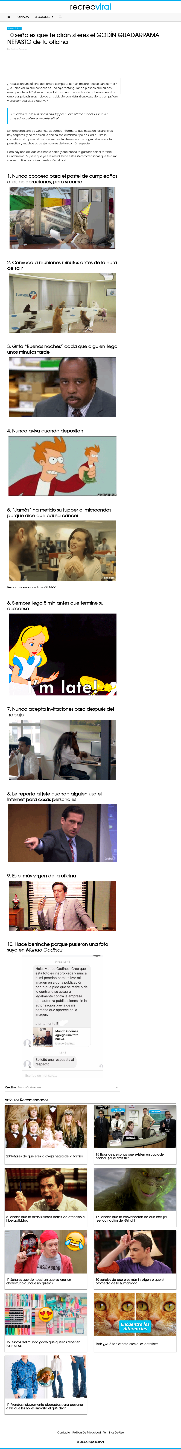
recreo (90, 6)
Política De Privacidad (86, 1432)
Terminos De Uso (113, 1432)
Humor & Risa (14, 28)
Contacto (63, 1432)
